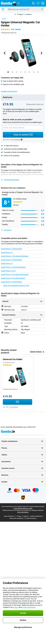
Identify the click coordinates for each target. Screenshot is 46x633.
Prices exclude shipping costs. (23, 508)
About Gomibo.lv (9, 516)
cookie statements (29, 607)
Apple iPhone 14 (7, 263)
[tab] (8, 72)
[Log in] (33, 3)
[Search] (42, 9)
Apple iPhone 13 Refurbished (11, 260)
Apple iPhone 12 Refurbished (11, 249)
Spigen (4, 19)
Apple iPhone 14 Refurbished (11, 282)
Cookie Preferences (36, 516)
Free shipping (13, 407)
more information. (23, 512)
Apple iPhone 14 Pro (8, 271)
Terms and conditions (16, 518)
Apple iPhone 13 (7, 252)
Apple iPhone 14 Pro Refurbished (13, 278)
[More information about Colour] (2, 333)
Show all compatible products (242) (16, 285)
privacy (16, 607)
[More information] (22, 140)
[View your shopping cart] (42, 3)
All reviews (7, 230)
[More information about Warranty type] (2, 310)
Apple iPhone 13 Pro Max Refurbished (14, 256)
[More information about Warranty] (2, 306)
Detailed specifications (9, 91)
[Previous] (4, 53)
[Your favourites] (38, 3)
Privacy (19, 516)
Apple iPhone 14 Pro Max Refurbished (14, 274)
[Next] (41, 53)
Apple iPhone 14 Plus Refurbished (13, 267)
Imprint (25, 516)
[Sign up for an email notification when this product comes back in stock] (17, 402)
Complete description (11, 180)
